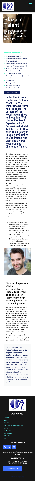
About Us (6, 420)
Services (6, 423)
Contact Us (7, 435)
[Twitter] (9, 447)
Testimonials (8, 433)
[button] (30, 4)
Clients (6, 428)
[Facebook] (5, 447)
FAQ (5, 438)
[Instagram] (14, 447)
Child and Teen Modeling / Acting (13, 425)
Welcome (6, 418)
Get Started (7, 430)
